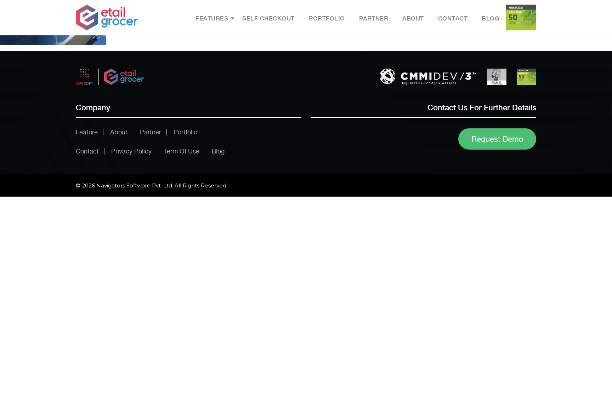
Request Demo (497, 139)
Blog (490, 18)
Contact (453, 18)
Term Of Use (181, 151)
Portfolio (327, 18)
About (413, 18)
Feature (87, 132)
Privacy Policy (131, 151)
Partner (374, 18)
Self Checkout (268, 18)
